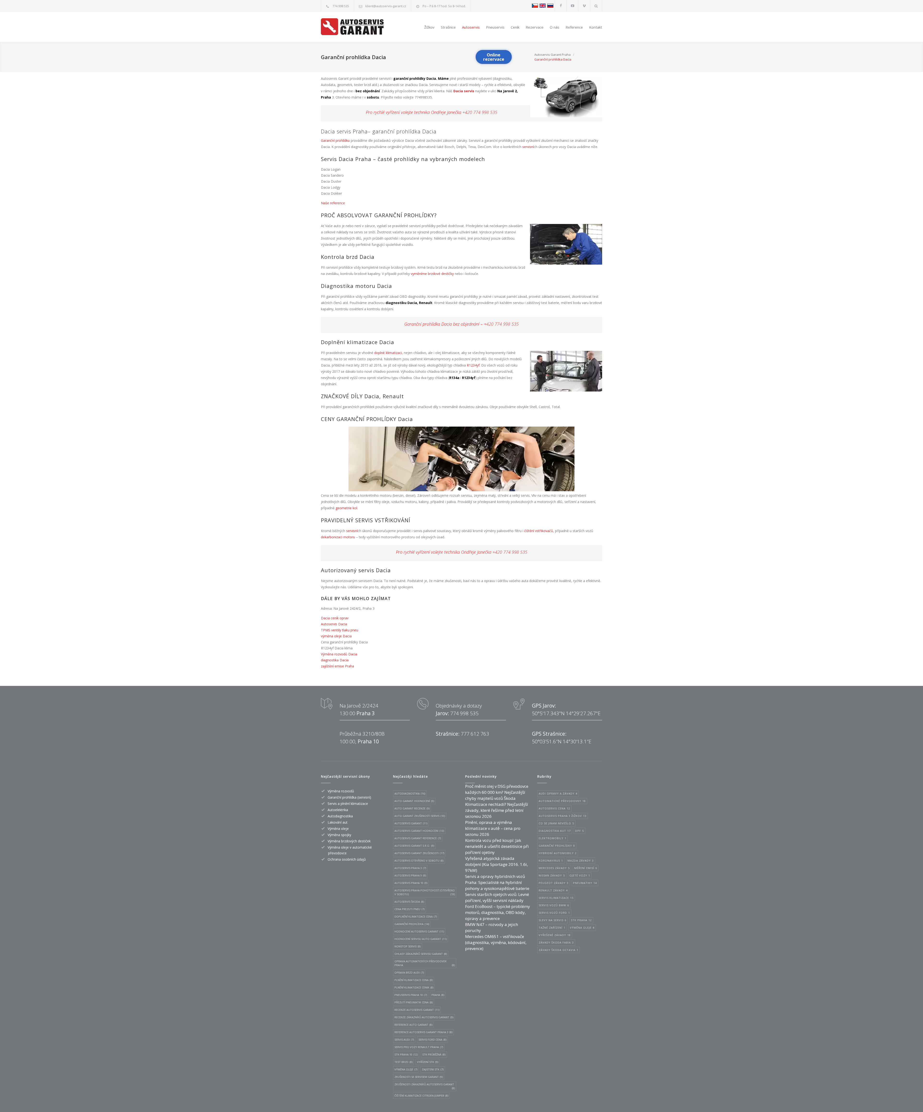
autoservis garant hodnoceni (419, 830)
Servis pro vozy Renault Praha (418, 1047)
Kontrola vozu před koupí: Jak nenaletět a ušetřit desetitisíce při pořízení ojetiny (497, 846)
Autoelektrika (338, 810)
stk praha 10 (406, 1054)
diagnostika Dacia (335, 660)
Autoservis (471, 27)
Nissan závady (552, 875)
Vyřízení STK (427, 1062)
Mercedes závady (554, 868)
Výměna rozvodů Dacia (339, 654)
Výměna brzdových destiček (349, 841)
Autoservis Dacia (334, 624)
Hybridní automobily (558, 853)
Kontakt (595, 27)
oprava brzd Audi (409, 972)
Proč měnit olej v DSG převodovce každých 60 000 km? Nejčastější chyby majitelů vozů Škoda (496, 792)
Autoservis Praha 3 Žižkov (562, 816)
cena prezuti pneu (409, 909)
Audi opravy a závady (558, 793)
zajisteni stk (432, 1069)
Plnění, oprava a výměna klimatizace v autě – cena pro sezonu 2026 (492, 828)
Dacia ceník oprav (335, 618)
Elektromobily (552, 838)
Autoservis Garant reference (417, 838)
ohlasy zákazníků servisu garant (420, 954)
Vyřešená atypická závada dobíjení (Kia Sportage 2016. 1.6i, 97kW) (496, 864)
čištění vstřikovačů (538, 530)
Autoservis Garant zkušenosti (419, 853)
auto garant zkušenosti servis (419, 816)
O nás (554, 27)
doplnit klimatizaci (388, 352)
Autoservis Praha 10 (410, 883)
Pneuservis (495, 27)
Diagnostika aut (555, 830)
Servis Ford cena (432, 1039)
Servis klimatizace (556, 898)
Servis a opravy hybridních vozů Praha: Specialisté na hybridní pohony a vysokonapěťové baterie (497, 882)
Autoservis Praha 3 (410, 868)
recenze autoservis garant (416, 1010)
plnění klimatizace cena (413, 980)
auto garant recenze (412, 808)
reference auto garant (413, 1024)
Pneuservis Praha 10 (410, 995)
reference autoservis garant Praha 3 (423, 1032)
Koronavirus (551, 860)
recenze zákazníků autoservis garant (423, 1017)
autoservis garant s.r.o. (414, 845)
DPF (579, 830)
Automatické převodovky (562, 801)
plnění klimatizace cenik (413, 987)
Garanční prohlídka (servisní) (349, 797)
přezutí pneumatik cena (413, 1002)
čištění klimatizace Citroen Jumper (421, 1095)
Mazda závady (581, 860)
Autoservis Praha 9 (410, 875)
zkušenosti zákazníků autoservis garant (424, 1086)
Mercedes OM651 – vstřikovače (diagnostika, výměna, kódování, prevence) (495, 942)
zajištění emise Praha (337, 666)
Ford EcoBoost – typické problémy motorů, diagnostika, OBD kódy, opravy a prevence (497, 912)
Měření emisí (585, 868)
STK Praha (581, 920)
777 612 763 (475, 733)
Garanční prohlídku (335, 140)
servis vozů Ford (554, 912)
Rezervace (534, 27)
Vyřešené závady (555, 935)
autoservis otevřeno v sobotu (418, 860)
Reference (574, 27)
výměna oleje (405, 1069)
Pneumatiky (585, 883)
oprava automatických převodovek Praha (424, 963)
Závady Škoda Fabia (556, 942)
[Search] (596, 6)
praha (437, 995)
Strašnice (448, 27)
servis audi (404, 1039)
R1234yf (473, 365)
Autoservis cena (554, 808)
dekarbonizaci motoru (338, 537)
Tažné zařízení (552, 927)
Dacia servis (463, 91)
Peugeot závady (553, 883)
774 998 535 (340, 6)
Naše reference (333, 203)
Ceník (515, 27)
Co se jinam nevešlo (556, 823)
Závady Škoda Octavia (558, 950)
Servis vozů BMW (554, 905)
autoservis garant (410, 823)
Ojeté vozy (579, 875)
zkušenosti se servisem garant (418, 1077)
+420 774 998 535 (479, 112)
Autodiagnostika (340, 816)
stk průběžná (433, 1054)
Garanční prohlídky (557, 845)
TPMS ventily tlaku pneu (339, 630)
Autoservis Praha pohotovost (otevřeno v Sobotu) (424, 892)
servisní (528, 146)
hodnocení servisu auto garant (420, 939)
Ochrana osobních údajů (347, 859)
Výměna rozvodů (341, 791)
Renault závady (553, 890)
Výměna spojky (339, 834)
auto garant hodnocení (414, 801)
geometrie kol (346, 508)
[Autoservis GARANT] (356, 26)
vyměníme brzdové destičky (432, 273)
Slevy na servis (552, 920)
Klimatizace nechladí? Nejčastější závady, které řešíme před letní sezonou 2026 (496, 810)
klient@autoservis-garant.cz (385, 6)
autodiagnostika (409, 793)
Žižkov (429, 27)
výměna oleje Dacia (336, 636)
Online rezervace (493, 57)
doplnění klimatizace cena (415, 916)
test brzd (403, 1062)
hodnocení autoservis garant (419, 931)
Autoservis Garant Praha (552, 54)
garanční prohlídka (411, 924)
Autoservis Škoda (409, 901)
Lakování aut (338, 822)
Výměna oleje (338, 828)
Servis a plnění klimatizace (348, 803)
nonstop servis (407, 946)
